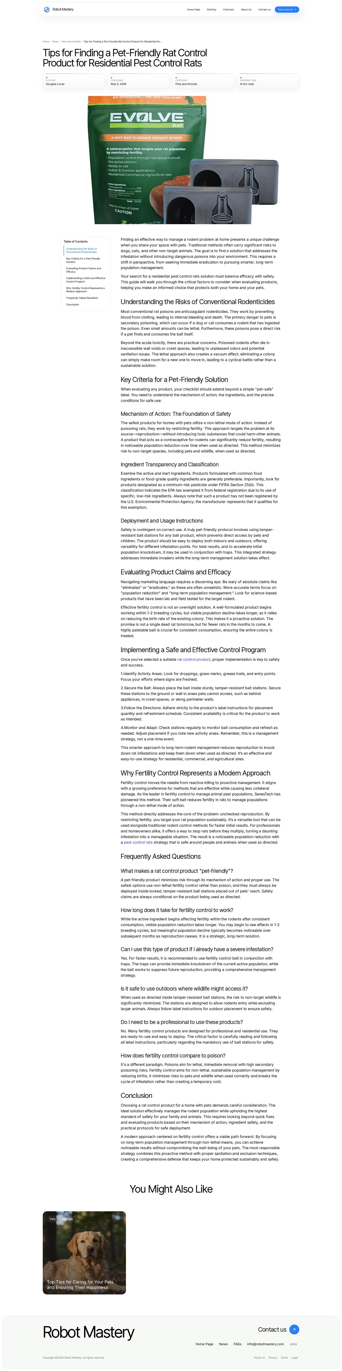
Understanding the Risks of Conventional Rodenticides (81, 250)
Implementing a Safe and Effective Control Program (85, 280)
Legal (294, 1357)
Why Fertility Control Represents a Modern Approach (85, 290)
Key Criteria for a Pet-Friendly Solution (83, 260)
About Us (259, 1357)
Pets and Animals (71, 41)
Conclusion (72, 304)
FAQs (238, 1344)
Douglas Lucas (55, 84)
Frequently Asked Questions (82, 297)
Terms (284, 1357)
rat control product (193, 659)
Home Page (204, 1344)
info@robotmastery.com (265, 1344)
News (55, 41)
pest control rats (138, 842)
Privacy (272, 1357)
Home (46, 41)
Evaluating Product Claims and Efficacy (83, 270)
